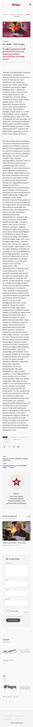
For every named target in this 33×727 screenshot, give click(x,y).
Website (8, 599)
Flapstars (12, 14)
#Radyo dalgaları (17, 439)
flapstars (5, 47)
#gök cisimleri (13, 437)
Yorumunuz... (9, 563)
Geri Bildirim (8, 719)
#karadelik (6, 439)
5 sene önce (10, 47)
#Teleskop (6, 441)
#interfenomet (24, 437)
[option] (16, 533)
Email (7, 589)
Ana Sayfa (5, 14)
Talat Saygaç (20, 14)
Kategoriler (19, 716)
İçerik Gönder (8, 716)
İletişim (16, 719)
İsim (7, 579)
